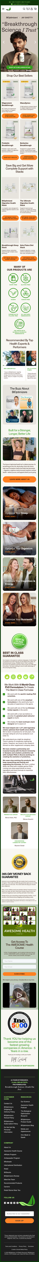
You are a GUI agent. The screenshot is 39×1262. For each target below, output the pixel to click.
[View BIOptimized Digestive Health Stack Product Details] (10, 188)
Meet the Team (9, 1179)
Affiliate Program (10, 1154)
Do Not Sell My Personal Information (9, 1129)
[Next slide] (33, 363)
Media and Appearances (25, 1130)
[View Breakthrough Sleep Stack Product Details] (10, 232)
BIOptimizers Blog (27, 1125)
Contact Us (8, 1103)
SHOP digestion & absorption (29, 116)
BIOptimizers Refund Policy (9, 1116)
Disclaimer (31, 1246)
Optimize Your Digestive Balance (10, 218)
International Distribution (13, 1165)
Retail (6, 1169)
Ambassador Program (12, 1158)
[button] (3, 9)
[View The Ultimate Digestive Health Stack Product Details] (28, 188)
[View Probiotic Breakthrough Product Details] (10, 130)
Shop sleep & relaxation (10, 116)
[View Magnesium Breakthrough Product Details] (10, 90)
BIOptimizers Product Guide (26, 1121)
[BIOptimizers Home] (8, 8)
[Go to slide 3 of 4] (22, 70)
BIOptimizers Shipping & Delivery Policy (9, 1109)
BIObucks (7, 1172)
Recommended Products (13, 1183)
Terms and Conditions (11, 1246)
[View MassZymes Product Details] (28, 90)
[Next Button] (35, 42)
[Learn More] (19, 42)
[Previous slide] (5, 363)
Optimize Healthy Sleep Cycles (10, 258)
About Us (7, 1147)
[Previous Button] (4, 42)
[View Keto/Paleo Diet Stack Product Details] (28, 232)
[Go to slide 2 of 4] (16, 70)
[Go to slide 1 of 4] (10, 70)
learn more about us (19, 479)
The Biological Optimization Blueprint (26, 1113)
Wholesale (8, 1162)
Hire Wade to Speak (25, 1136)
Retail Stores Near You (12, 1190)
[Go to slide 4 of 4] (28, 70)
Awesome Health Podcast (27, 1106)
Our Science (25, 1102)
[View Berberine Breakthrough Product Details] (28, 130)
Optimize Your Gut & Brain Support (29, 218)
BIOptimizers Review (11, 1176)
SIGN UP (19, 1221)
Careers (7, 1187)
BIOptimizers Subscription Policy (11, 1122)
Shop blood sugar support (28, 157)
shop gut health (10, 157)
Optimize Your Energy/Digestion (29, 258)
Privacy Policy (22, 1246)
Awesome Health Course (13, 1151)
